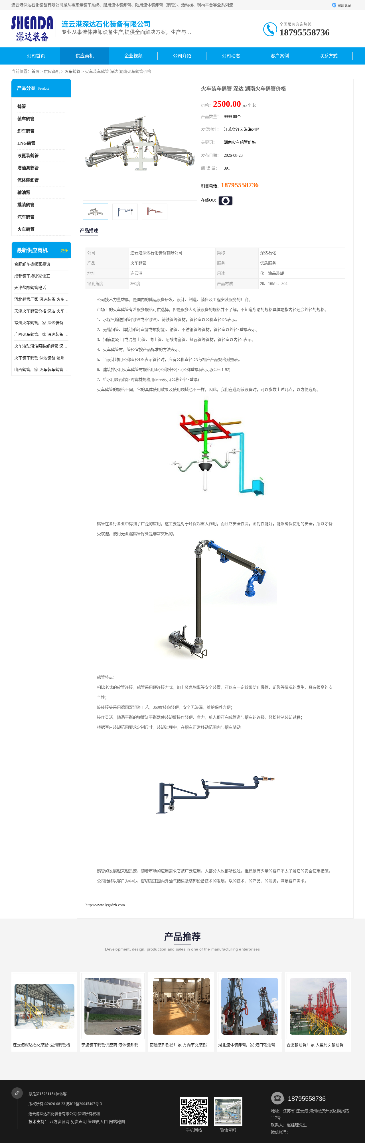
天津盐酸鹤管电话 (30, 288)
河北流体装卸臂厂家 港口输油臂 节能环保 (255, 1045)
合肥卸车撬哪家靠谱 (32, 264)
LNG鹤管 (26, 143)
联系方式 (328, 55)
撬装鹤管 (26, 204)
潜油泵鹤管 (28, 168)
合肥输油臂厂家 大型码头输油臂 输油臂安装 (326, 1045)
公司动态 (231, 55)
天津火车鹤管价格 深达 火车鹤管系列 (41, 311)
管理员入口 (98, 1122)
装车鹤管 (26, 118)
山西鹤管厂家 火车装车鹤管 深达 (41, 369)
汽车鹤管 (26, 217)
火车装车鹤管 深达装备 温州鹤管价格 (41, 358)
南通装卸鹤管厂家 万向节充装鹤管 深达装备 (189, 1045)
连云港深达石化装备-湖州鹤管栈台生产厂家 (51, 1045)
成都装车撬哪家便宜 (32, 276)
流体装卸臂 (28, 180)
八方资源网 (60, 1122)
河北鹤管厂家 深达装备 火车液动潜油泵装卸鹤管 (41, 299)
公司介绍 (182, 55)
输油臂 (23, 192)
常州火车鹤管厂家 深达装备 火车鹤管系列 (41, 323)
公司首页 (36, 55)
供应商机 (85, 55)
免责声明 (79, 1122)
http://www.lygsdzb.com (105, 905)
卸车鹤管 (26, 131)
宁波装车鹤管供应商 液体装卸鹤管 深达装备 (120, 1045)
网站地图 (117, 1122)
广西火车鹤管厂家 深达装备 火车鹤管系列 (41, 334)
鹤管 (21, 106)
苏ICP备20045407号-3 (84, 1104)
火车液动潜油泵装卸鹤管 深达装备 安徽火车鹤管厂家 (41, 346)
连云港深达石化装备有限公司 (53, 1114)
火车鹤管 (72, 71)
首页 (35, 71)
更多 (64, 250)
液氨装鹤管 (28, 155)
